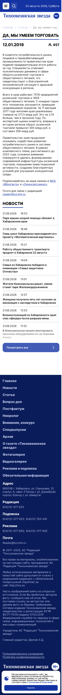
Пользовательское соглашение (23, 653)
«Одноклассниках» (34, 184)
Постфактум (13, 409)
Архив (8, 437)
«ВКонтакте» (11, 184)
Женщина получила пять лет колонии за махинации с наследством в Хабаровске (29, 301)
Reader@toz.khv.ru (14, 542)
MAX (53, 181)
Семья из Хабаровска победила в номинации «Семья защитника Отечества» (25, 268)
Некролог (11, 416)
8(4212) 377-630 (36, 531)
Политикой (46, 682)
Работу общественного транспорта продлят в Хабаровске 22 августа (26, 251)
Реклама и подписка (20, 468)
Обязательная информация (26, 475)
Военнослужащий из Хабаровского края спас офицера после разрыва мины (29, 316)
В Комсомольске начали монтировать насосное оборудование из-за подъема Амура (28, 334)
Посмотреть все (33, 348)
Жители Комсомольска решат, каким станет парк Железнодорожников (27, 285)
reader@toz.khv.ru (14, 194)
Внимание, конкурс (19, 423)
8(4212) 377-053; (14, 519)
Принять (31, 688)
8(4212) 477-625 (13, 507)
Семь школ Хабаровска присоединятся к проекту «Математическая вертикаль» (30, 235)
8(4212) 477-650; (14, 531)
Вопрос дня (12, 402)
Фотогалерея (14, 455)
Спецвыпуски (14, 430)
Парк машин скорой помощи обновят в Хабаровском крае (28, 219)
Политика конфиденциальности (23, 657)
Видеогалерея (15, 461)
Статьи (23, 27)
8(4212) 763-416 (36, 519)
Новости (10, 388)
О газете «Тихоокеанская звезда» (24, 446)
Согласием (34, 682)
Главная (8, 27)
